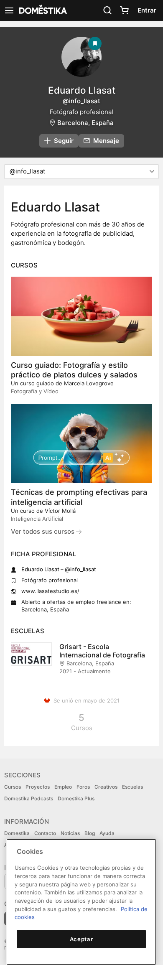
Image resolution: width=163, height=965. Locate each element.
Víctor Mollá (60, 510)
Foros (83, 787)
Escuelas (132, 787)
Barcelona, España (85, 123)
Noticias (70, 833)
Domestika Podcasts (28, 798)
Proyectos (37, 787)
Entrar (147, 10)
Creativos (105, 787)
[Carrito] (124, 10)
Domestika (17, 833)
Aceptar (81, 939)
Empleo (63, 787)
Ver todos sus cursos (43, 531)
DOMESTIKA (42, 10)
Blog (89, 833)
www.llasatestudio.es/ (50, 591)
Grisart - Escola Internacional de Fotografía (102, 650)
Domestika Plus (76, 798)
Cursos (12, 787)
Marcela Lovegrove (89, 383)
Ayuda (107, 833)
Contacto (45, 833)
